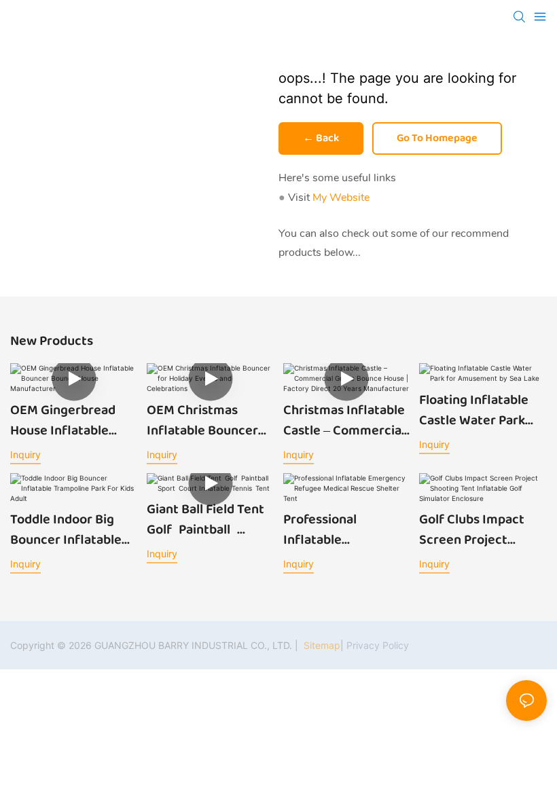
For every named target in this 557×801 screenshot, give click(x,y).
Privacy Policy (377, 645)
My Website (341, 197)
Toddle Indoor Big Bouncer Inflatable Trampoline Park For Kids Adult (69, 529)
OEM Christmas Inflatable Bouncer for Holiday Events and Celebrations (202, 420)
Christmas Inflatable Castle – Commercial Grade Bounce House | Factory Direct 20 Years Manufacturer (345, 420)
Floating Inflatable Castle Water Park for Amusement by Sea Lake (475, 410)
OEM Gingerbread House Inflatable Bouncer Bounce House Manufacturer (71, 420)
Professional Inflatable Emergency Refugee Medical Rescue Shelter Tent (344, 529)
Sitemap (320, 645)
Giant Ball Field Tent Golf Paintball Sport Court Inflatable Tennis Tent (209, 519)
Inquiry (25, 454)
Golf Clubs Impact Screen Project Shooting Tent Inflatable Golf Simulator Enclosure (479, 529)
